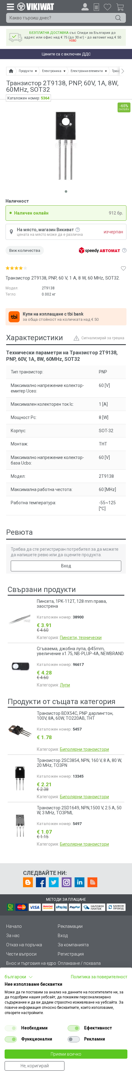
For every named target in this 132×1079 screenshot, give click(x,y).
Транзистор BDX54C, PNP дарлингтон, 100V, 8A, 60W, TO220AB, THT (75, 716)
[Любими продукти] (107, 6)
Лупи (65, 684)
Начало (14, 926)
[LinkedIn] (79, 882)
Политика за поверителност (99, 976)
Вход (66, 565)
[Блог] (28, 882)
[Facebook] (41, 882)
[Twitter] (54, 882)
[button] (19, 977)
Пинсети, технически (81, 637)
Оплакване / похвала (79, 963)
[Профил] (85, 6)
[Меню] (10, 6)
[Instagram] (67, 882)
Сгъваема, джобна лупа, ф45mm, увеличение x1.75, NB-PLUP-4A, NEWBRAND (80, 651)
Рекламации (70, 926)
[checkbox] (11, 1028)
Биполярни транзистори (84, 749)
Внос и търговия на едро (31, 963)
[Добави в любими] (123, 268)
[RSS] (92, 882)
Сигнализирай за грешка (102, 338)
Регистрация (71, 954)
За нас (13, 935)
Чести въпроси (21, 954)
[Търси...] (118, 18)
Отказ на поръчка (24, 944)
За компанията (73, 944)
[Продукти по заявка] (96, 7)
